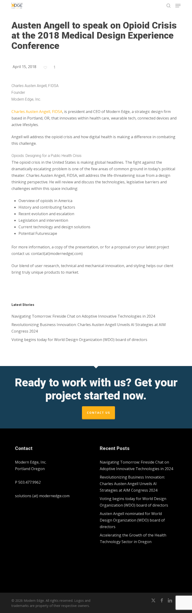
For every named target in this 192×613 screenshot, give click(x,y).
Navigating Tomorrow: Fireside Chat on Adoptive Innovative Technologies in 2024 (83, 316)
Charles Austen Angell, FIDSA (36, 111)
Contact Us (98, 413)
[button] (178, 5)
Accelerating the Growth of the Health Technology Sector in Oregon (133, 538)
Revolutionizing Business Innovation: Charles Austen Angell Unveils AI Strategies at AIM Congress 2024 (88, 328)
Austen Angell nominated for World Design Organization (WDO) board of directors (132, 520)
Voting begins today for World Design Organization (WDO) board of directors (79, 339)
